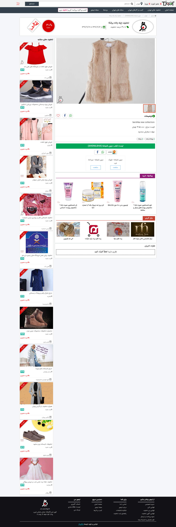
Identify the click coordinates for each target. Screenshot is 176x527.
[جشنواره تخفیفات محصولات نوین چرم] (36, 318)
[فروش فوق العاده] (36, 129)
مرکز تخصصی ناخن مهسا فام (142, 238)
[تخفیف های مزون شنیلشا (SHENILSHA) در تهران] (143, 26)
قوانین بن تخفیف (148, 510)
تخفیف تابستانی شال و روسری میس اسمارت (37, 217)
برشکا (140, 139)
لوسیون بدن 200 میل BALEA (118, 205)
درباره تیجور (122, 507)
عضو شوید (155, 4)
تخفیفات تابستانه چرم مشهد (42, 444)
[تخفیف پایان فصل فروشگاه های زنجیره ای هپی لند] (36, 242)
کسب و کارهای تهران (135, 10)
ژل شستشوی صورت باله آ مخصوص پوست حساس (68, 206)
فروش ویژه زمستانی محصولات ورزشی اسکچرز (36, 104)
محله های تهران (118, 10)
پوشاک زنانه (149, 139)
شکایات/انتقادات (121, 510)
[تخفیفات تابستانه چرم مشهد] (36, 431)
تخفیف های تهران (154, 10)
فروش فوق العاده (46, 142)
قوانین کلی (151, 507)
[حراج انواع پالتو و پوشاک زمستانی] (36, 280)
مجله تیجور (95, 10)
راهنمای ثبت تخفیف (120, 513)
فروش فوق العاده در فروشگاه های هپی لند (38, 66)
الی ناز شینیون (68, 238)
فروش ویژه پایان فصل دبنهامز (42, 180)
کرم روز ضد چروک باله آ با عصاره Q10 (93, 206)
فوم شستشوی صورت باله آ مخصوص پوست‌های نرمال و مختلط (142, 208)
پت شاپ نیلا (118, 238)
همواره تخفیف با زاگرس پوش (42, 406)
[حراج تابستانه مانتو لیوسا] (36, 356)
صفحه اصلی (169, 10)
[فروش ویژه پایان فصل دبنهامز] (36, 167)
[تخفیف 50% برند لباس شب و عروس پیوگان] (36, 469)
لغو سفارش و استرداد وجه (146, 520)
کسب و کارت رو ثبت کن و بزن (73, 10)
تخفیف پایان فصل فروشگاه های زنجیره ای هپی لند (36, 255)
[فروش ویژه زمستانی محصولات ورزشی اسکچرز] (36, 91)
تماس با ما (123, 504)
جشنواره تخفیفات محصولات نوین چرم (39, 331)
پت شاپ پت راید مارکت (93, 238)
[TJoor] (169, 3)
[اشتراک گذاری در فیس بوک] (64, 115)
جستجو (31, 3)
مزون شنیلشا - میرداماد (95, 159)
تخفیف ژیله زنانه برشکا (118, 23)
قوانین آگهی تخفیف (148, 513)
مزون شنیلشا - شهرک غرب (115, 161)
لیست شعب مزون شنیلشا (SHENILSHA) (105, 146)
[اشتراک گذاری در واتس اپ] (70, 115)
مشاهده (115, 167)
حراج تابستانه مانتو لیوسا (44, 368)
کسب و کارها (98, 510)
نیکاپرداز (81, 524)
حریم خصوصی (149, 504)
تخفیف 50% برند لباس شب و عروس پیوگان (37, 482)
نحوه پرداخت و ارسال (147, 516)
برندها (105, 10)
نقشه (110, 152)
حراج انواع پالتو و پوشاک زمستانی (40, 293)
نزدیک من (77, 510)
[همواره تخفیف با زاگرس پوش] (36, 393)
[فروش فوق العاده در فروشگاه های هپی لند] (36, 53)
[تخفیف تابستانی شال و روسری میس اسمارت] (36, 205)
